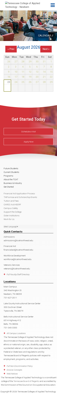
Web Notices (12, 373)
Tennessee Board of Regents (26, 381)
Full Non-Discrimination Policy (20, 366)
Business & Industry (13, 183)
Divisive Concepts (14, 370)
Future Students (11, 168)
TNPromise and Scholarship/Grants (20, 197)
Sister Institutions (11, 215)
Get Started (9, 187)
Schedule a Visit (28, 131)
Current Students (11, 172)
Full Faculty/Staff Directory (18, 274)
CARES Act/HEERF (12, 204)
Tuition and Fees (11, 201)
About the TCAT (11, 179)
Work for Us (9, 219)
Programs (8, 176)
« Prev (11, 49)
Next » (46, 49)
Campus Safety (11, 208)
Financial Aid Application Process (19, 193)
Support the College (12, 212)
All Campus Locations (16, 333)
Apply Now (28, 141)
